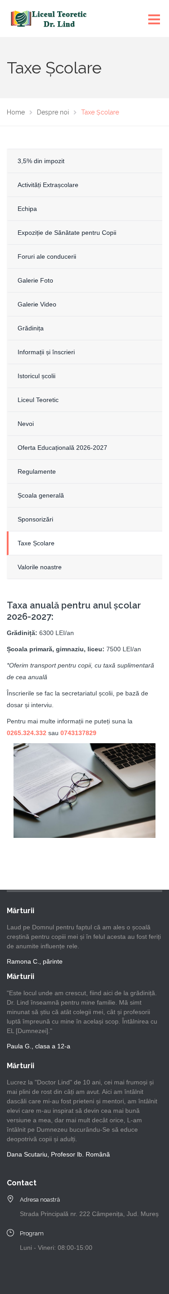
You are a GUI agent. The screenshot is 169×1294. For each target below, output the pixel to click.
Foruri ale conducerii (47, 256)
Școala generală (41, 495)
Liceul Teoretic (38, 399)
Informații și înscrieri (46, 352)
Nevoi (26, 423)
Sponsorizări (35, 519)
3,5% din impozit (41, 161)
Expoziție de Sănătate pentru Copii (67, 232)
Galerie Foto (35, 280)
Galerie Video (37, 304)
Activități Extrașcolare (48, 184)
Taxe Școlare (36, 543)
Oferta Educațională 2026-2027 (62, 447)
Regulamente (37, 471)
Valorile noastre (40, 567)
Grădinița (31, 328)
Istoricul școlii (36, 376)
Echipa (27, 208)
